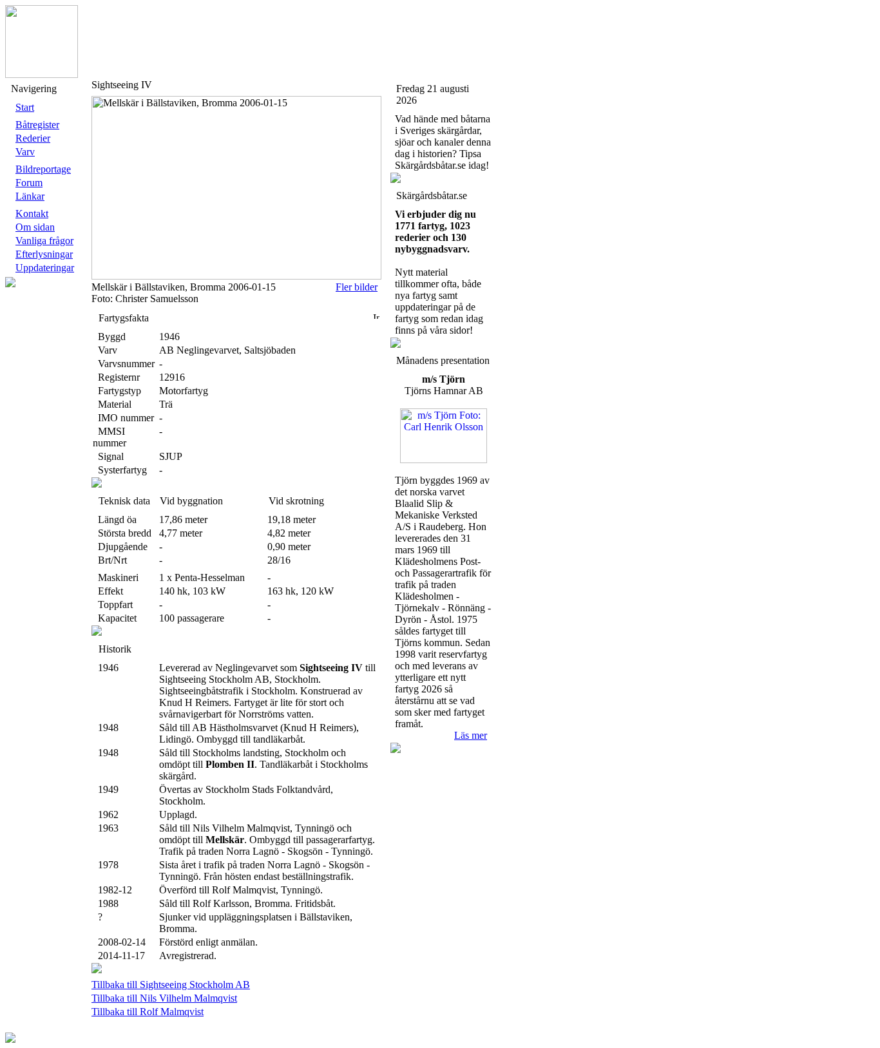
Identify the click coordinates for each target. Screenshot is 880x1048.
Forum (29, 182)
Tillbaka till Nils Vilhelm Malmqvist (164, 998)
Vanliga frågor (44, 240)
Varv (25, 151)
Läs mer (470, 735)
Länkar (29, 196)
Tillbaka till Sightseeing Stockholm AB (170, 984)
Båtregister (37, 124)
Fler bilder (357, 286)
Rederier (32, 138)
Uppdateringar (44, 267)
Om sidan (35, 227)
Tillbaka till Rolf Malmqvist (147, 1011)
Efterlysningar (44, 254)
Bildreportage (43, 169)
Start (24, 107)
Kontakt (31, 213)
